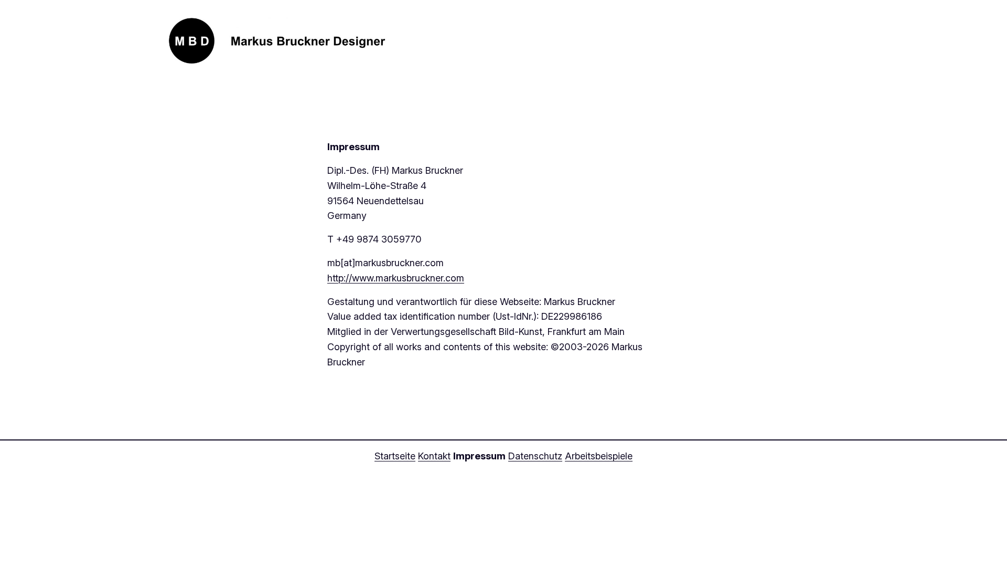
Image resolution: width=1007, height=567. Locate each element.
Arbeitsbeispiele (599, 455)
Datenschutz (535, 455)
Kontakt (434, 455)
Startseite (394, 455)
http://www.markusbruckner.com (395, 278)
